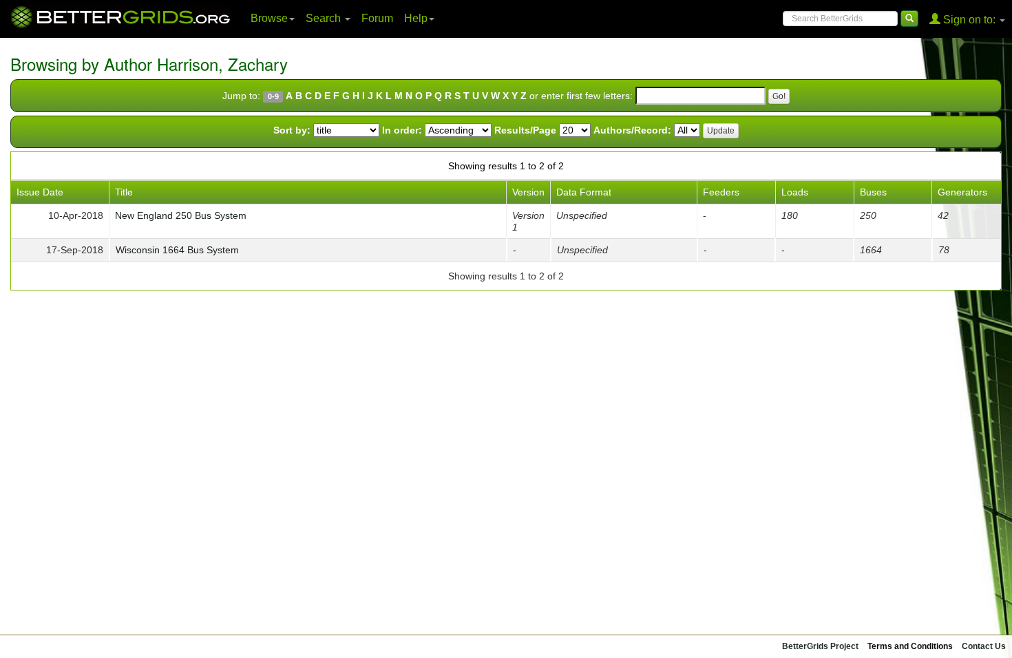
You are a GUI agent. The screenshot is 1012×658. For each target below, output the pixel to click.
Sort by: (291, 130)
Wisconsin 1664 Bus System (177, 249)
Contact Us (984, 646)
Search (325, 18)
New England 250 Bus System (180, 215)
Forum (377, 18)
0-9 (273, 96)
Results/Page (525, 130)
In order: (402, 130)
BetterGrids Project (820, 646)
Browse (269, 18)
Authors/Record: (632, 130)
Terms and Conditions (910, 646)
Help (416, 18)
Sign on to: (969, 19)
